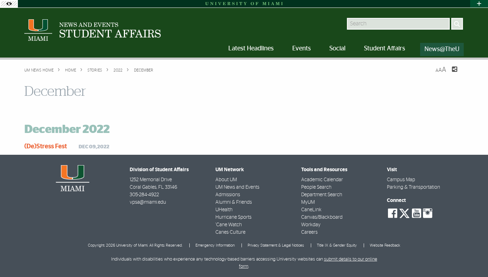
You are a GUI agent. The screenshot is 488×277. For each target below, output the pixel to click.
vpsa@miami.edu (148, 202)
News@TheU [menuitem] (441, 49)
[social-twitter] (404, 212)
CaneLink (311, 209)
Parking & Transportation (413, 187)
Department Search (321, 194)
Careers (309, 232)
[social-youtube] (416, 213)
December (143, 70)
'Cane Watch (228, 224)
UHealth (224, 209)
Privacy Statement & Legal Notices (276, 245)
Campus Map (401, 179)
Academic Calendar (322, 179)
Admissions (227, 194)
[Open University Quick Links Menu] (479, 4)
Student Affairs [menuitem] (384, 48)
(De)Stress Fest (45, 146)
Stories (94, 70)
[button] (473, 257)
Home (70, 70)
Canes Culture (230, 232)
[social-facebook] (392, 213)
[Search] (457, 24)
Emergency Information (215, 245)
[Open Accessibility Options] (9, 4)
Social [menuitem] (337, 48)
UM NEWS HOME (39, 70)
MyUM (308, 202)
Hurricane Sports (233, 217)
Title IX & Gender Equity (337, 245)
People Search (316, 187)
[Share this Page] (450, 73)
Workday (310, 224)
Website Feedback (385, 245)
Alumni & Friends (233, 202)
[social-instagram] (427, 213)
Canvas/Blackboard (322, 217)
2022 (118, 70)
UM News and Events (237, 187)
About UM (226, 179)
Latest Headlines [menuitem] (251, 48)
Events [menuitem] (301, 48)
